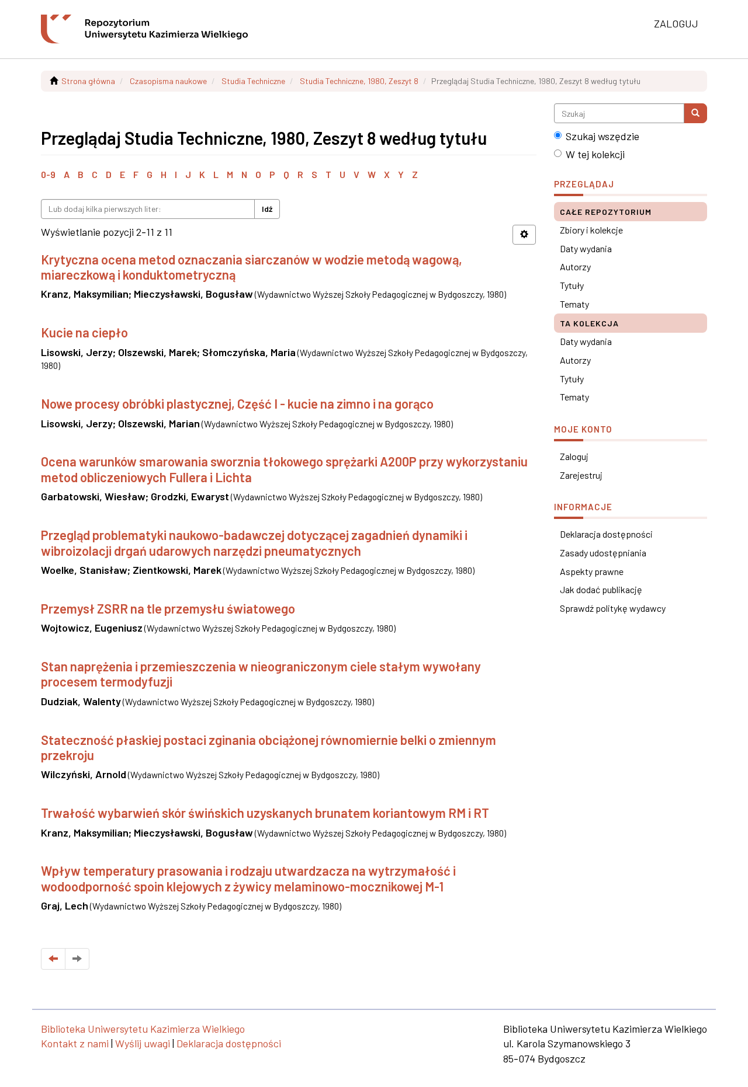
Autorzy (575, 266)
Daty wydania (586, 248)
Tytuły (572, 285)
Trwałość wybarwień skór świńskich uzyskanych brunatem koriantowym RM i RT (265, 812)
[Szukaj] (695, 113)
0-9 (48, 174)
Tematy (574, 303)
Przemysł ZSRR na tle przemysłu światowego (168, 608)
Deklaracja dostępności (606, 533)
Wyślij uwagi (142, 1043)
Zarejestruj (581, 474)
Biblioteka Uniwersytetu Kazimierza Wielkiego (143, 1028)
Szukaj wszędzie (602, 136)
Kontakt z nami (75, 1043)
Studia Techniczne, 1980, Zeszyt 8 (359, 81)
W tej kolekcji (595, 154)
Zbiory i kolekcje (591, 229)
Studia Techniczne (253, 81)
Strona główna (88, 81)
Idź (267, 209)
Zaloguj (574, 456)
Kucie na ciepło (84, 332)
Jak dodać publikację (601, 589)
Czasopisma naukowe (168, 81)
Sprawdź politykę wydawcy (613, 608)
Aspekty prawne (592, 571)
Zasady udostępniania (603, 552)
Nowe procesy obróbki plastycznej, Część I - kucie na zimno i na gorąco (237, 403)
